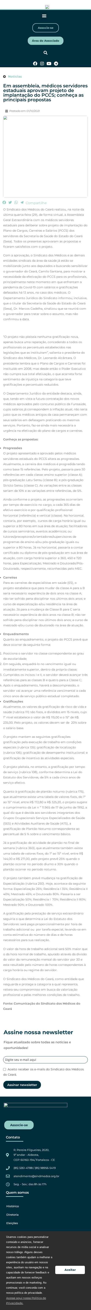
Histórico (12, 1206)
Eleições (12, 1223)
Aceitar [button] (70, 1270)
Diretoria (12, 1214)
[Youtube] (49, 63)
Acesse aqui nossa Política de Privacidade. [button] (26, 1300)
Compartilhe (36, 203)
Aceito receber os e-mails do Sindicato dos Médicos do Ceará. (43, 1071)
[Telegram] (56, 63)
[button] (44, 15)
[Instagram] (42, 63)
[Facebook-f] (35, 63)
